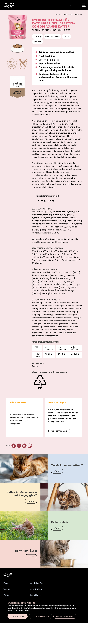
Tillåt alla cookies (17, 616)
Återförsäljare (36, 589)
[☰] (83, 5)
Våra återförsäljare (59, 431)
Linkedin (24, 446)
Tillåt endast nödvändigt (40, 616)
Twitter (19, 446)
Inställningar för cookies (65, 616)
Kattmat (6, 583)
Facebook (13, 446)
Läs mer (26, 610)
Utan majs (38, 36)
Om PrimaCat (36, 583)
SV (71, 5)
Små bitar (37, 41)
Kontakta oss (35, 594)
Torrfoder (7, 589)
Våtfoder (7, 594)
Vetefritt (66, 36)
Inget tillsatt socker (52, 36)
